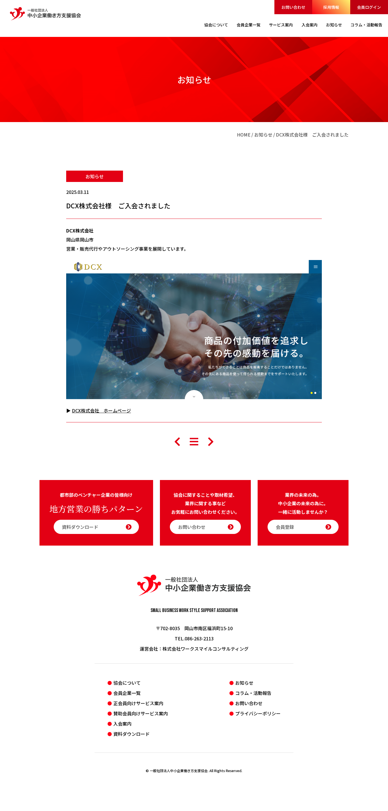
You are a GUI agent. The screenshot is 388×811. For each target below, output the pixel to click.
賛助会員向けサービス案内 (140, 713)
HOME (244, 134)
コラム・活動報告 (253, 693)
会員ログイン (369, 7)
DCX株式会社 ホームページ (101, 410)
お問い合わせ (293, 7)
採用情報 (331, 7)
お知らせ (263, 134)
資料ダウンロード (80, 526)
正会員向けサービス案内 (138, 703)
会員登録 (285, 526)
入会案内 (122, 723)
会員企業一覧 (127, 693)
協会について (127, 682)
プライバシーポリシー (258, 713)
